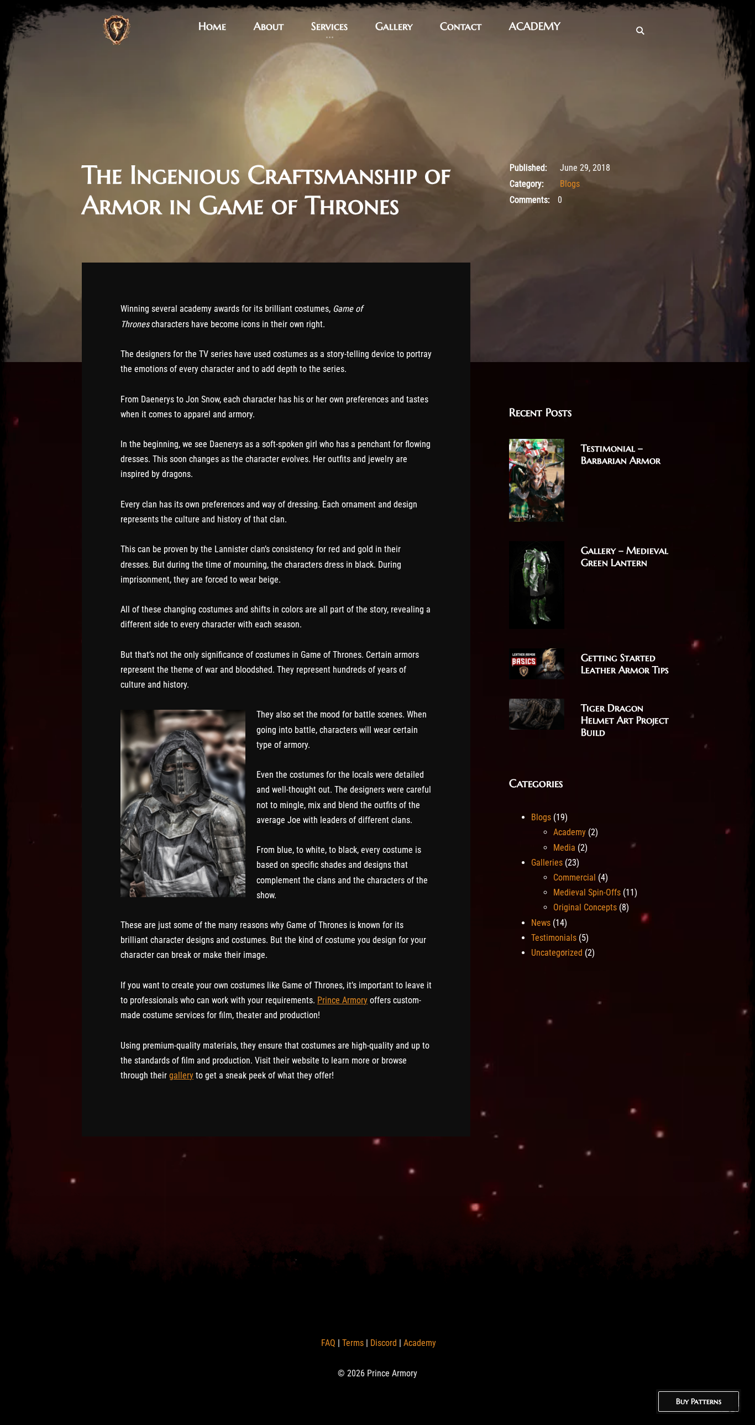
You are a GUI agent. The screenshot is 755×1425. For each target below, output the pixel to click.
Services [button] (329, 26)
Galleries (547, 862)
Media (564, 847)
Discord (383, 1343)
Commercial (574, 877)
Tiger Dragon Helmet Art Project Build (625, 719)
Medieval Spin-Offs (587, 892)
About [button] (269, 26)
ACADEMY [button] (534, 26)
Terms (353, 1343)
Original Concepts (585, 907)
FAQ (328, 1343)
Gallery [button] (393, 26)
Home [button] (212, 26)
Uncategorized (557, 952)
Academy (569, 832)
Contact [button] (460, 26)
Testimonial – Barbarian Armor (620, 454)
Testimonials (553, 937)
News (540, 923)
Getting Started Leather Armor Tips (625, 663)
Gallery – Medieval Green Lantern (624, 556)
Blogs (570, 184)
